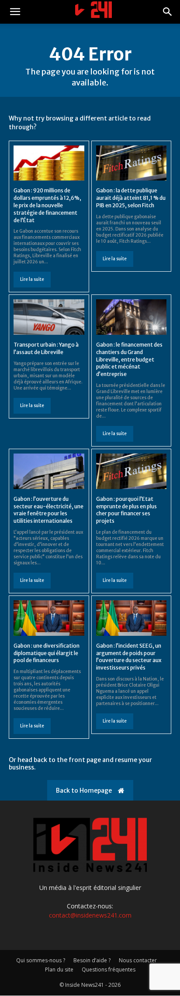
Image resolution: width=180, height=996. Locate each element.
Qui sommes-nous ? (40, 960)
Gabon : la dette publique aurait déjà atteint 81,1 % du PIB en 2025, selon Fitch (131, 198)
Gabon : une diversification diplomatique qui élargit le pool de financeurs (47, 653)
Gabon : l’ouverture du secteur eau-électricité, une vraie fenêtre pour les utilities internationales (48, 510)
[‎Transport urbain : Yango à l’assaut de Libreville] (49, 317)
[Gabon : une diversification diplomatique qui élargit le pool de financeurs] (49, 618)
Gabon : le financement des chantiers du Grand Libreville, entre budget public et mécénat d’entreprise (129, 359)
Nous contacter (138, 960)
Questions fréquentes (108, 969)
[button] (15, 12)
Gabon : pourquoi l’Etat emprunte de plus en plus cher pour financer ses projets (126, 510)
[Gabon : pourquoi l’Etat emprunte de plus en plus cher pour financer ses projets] (131, 471)
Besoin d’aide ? (92, 960)
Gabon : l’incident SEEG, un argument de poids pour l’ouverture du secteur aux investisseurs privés (129, 656)
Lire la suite (32, 279)
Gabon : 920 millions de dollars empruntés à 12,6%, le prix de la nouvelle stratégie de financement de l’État (47, 205)
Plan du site (59, 969)
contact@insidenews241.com (90, 915)
